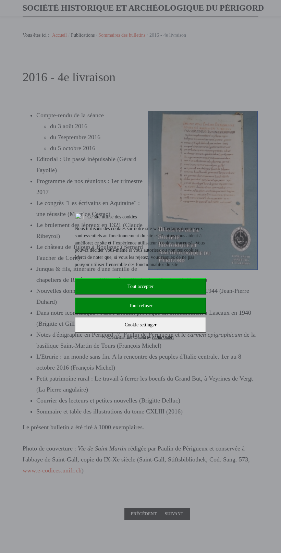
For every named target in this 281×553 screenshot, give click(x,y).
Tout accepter (140, 286)
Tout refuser (140, 305)
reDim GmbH (163, 337)
